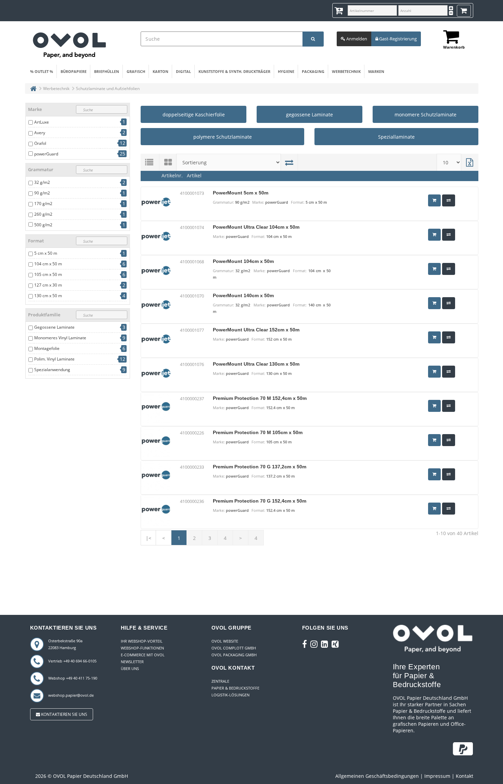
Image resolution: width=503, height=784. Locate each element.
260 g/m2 (43, 214)
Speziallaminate (396, 137)
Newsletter (132, 661)
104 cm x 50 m (48, 264)
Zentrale (220, 681)
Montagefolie (47, 348)
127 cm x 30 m (48, 285)
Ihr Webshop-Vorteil (142, 641)
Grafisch (136, 71)
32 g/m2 (42, 182)
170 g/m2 (43, 203)
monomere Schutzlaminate (425, 114)
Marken (376, 71)
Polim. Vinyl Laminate (54, 359)
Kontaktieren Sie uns (63, 714)
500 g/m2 (43, 225)
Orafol (40, 143)
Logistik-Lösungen (230, 694)
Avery (39, 133)
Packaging (313, 71)
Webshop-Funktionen (142, 647)
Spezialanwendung (52, 369)
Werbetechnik (346, 71)
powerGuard (46, 154)
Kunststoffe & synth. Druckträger (234, 71)
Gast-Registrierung (397, 39)
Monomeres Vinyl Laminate (60, 338)
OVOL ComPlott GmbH (233, 647)
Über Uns (130, 668)
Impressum (437, 776)
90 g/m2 (42, 193)
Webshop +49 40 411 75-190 (72, 678)
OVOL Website (224, 641)
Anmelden (356, 39)
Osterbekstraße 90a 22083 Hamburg (65, 644)
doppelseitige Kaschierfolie (194, 114)
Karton (160, 71)
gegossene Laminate (309, 114)
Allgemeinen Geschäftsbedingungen (377, 776)
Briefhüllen (106, 71)
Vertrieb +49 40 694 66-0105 (72, 660)
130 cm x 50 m (48, 296)
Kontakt (464, 776)
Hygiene (286, 71)
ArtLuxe (41, 122)
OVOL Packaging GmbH (234, 654)
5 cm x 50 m (45, 253)
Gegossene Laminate (54, 327)
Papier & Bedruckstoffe (235, 688)
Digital (183, 71)
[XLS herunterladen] (469, 162)
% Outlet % (41, 71)
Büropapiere (74, 71)
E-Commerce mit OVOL (143, 654)
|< (148, 538)
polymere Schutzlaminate (222, 137)
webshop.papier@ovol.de (71, 695)
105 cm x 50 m (48, 274)
